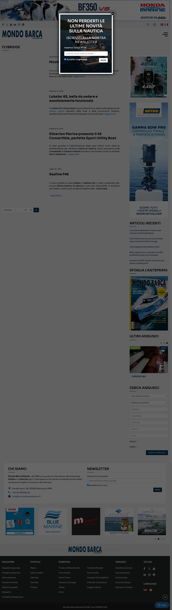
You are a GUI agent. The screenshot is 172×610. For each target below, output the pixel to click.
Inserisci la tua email (75, 47)
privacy (82, 59)
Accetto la (76, 59)
